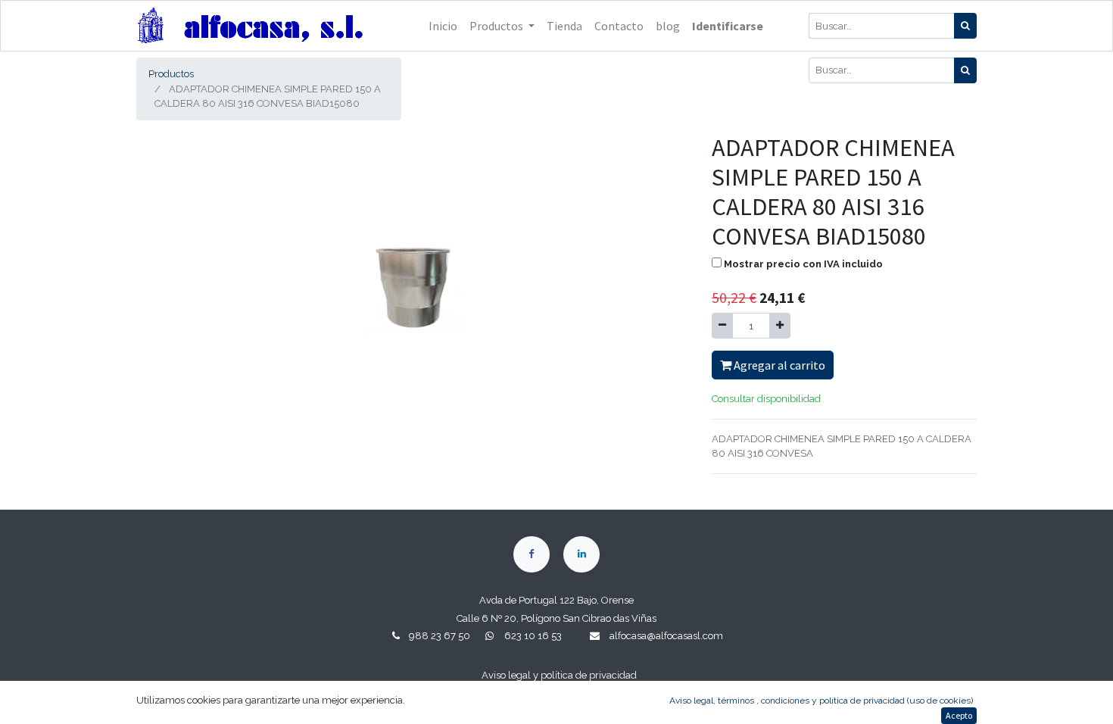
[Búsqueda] (965, 26)
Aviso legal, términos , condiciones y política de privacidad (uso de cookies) (821, 700)
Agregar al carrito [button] (778, 365)
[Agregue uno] (779, 326)
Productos (171, 74)
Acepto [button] (959, 715)
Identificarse (727, 25)
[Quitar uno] (722, 326)
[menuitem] (442, 26)
